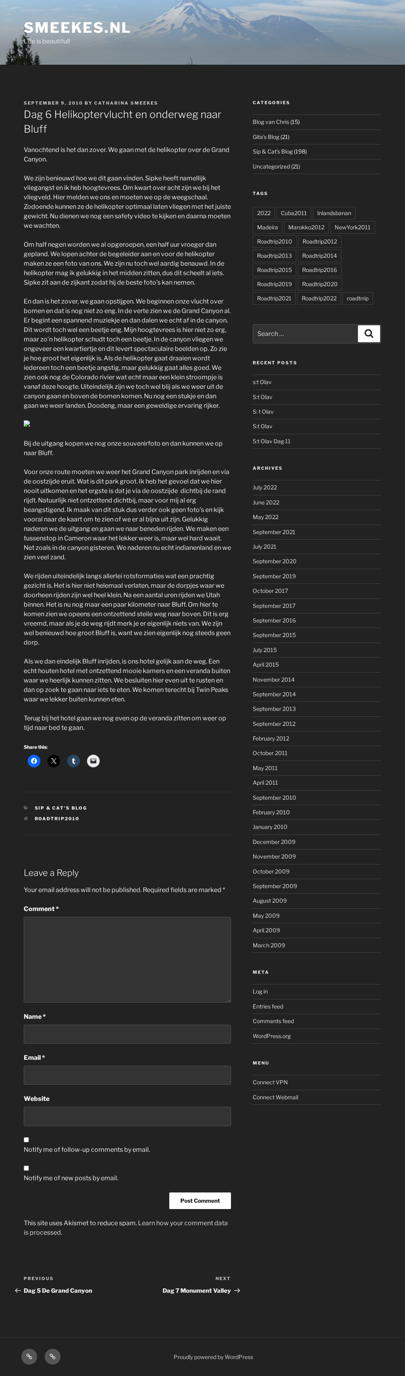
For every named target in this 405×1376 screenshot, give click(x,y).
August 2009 (270, 900)
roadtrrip (358, 298)
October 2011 (270, 753)
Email (34, 1057)
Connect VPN (270, 1082)
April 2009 (266, 930)
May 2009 (266, 915)
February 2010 (271, 812)
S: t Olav (263, 411)
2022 (264, 213)
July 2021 (264, 546)
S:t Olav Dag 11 (272, 441)
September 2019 (274, 576)
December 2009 (274, 841)
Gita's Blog (266, 136)
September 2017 (274, 605)
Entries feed (268, 1006)
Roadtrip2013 (274, 255)
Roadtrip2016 (319, 269)
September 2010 (274, 797)
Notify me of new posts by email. (71, 1178)
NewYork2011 (353, 227)
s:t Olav (262, 382)
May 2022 (265, 517)
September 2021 (274, 532)
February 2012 (271, 738)
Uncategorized (271, 166)
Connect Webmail (275, 1097)
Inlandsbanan (334, 213)
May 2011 (265, 768)
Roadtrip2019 (274, 284)
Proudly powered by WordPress (213, 1357)
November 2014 (274, 679)
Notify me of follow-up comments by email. (87, 1149)
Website (36, 1098)
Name (35, 1016)
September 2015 (274, 635)
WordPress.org (272, 1036)
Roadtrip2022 (319, 298)
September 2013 (274, 708)
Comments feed (273, 1021)
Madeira (267, 227)
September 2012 (274, 723)
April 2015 (266, 664)
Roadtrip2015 (274, 269)
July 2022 (265, 487)
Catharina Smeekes (126, 103)
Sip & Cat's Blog (61, 808)
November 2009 (274, 856)
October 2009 (271, 871)
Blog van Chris (271, 121)
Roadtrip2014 (319, 255)
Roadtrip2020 (320, 284)
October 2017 (270, 590)
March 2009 (269, 945)
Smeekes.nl (78, 27)
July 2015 (265, 650)
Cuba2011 (294, 213)
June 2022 (266, 502)
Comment (41, 909)
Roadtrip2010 (57, 818)
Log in (260, 991)
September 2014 (274, 694)
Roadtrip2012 (320, 241)
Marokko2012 (306, 227)
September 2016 (274, 620)
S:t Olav (263, 397)
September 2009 (275, 886)
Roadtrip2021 (274, 298)
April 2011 (265, 782)
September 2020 (275, 561)
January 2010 (270, 826)
